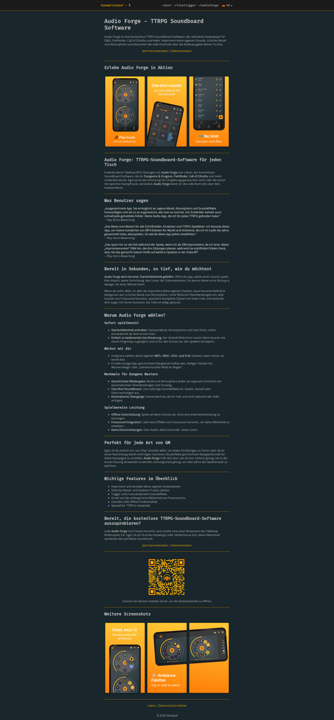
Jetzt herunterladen (155, 51)
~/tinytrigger (184, 5)
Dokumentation (181, 51)
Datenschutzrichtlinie (172, 705)
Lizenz (152, 705)
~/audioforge (208, 5)
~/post (166, 5)
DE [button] (228, 5)
